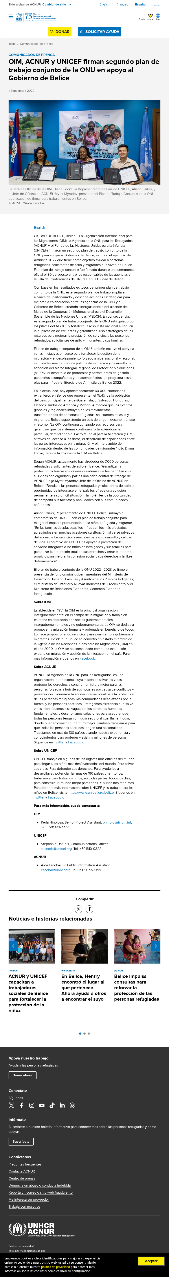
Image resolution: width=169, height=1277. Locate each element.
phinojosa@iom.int (117, 822)
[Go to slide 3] (90, 1034)
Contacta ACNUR (22, 1171)
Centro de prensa (22, 1178)
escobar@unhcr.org (55, 869)
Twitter (59, 742)
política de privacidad (55, 1267)
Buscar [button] (142, 19)
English (105, 4)
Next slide (155, 946)
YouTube (42, 1105)
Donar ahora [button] (22, 1075)
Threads (72, 1105)
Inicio (12, 43)
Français (122, 4)
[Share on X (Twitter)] (78, 909)
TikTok (52, 1105)
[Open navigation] (11, 17)
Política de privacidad (21, 1246)
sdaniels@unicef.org (56, 848)
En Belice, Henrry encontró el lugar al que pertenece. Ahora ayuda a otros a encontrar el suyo (83, 988)
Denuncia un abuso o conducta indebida (40, 1185)
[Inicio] (31, 17)
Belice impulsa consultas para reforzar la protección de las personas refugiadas (136, 988)
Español (140, 4)
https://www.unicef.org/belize (91, 792)
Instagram (32, 1105)
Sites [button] (158, 19)
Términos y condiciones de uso (27, 1251)
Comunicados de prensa (36, 43)
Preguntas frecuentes (25, 1164)
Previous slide (13, 946)
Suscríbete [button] (21, 1141)
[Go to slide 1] (81, 1034)
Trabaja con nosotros (24, 1206)
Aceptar (151, 1261)
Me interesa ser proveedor (29, 1199)
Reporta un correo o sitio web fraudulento (41, 1192)
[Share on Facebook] (89, 909)
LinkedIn (62, 1105)
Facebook (87, 658)
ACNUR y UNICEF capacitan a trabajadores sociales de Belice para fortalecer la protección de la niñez (28, 993)
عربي (156, 4)
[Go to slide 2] (85, 1034)
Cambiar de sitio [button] (54, 4)
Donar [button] (150, 19)
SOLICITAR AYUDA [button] (102, 31)
